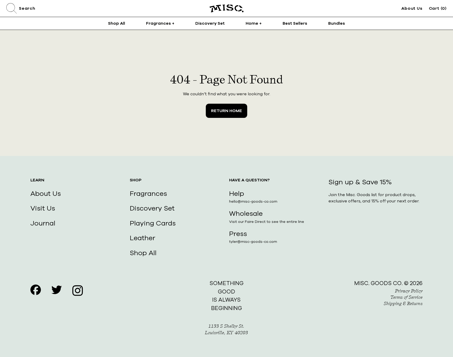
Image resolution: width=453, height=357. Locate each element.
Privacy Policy (409, 290)
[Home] (226, 8)
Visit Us (42, 208)
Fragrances (160, 23)
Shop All (116, 23)
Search (27, 8)
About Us (411, 8)
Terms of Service (406, 297)
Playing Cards (153, 223)
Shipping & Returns (403, 303)
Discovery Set (210, 23)
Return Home (226, 111)
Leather (142, 238)
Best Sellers (295, 23)
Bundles (336, 23)
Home (254, 23)
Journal (42, 223)
